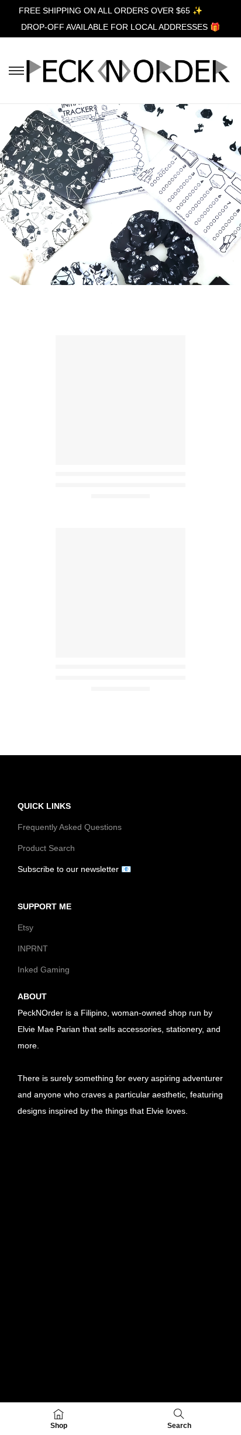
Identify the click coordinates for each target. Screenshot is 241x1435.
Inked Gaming (44, 969)
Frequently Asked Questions (70, 827)
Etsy (25, 927)
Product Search (46, 848)
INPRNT (33, 948)
